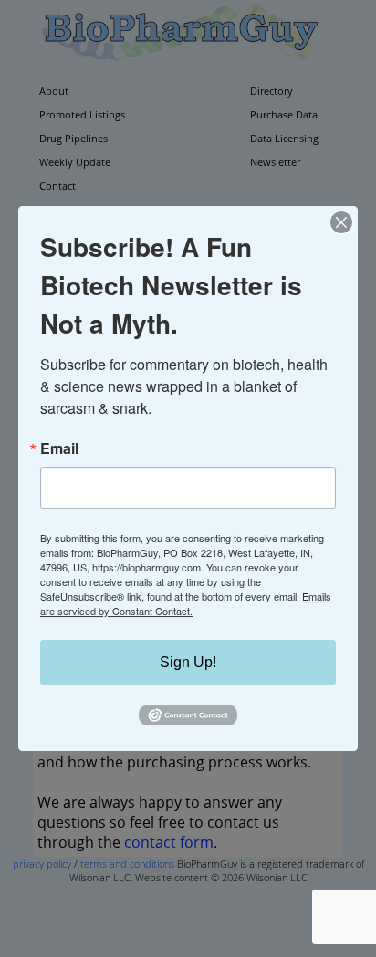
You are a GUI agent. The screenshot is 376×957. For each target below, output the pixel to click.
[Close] (341, 222)
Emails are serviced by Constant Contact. (185, 603)
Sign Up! (188, 662)
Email (59, 448)
